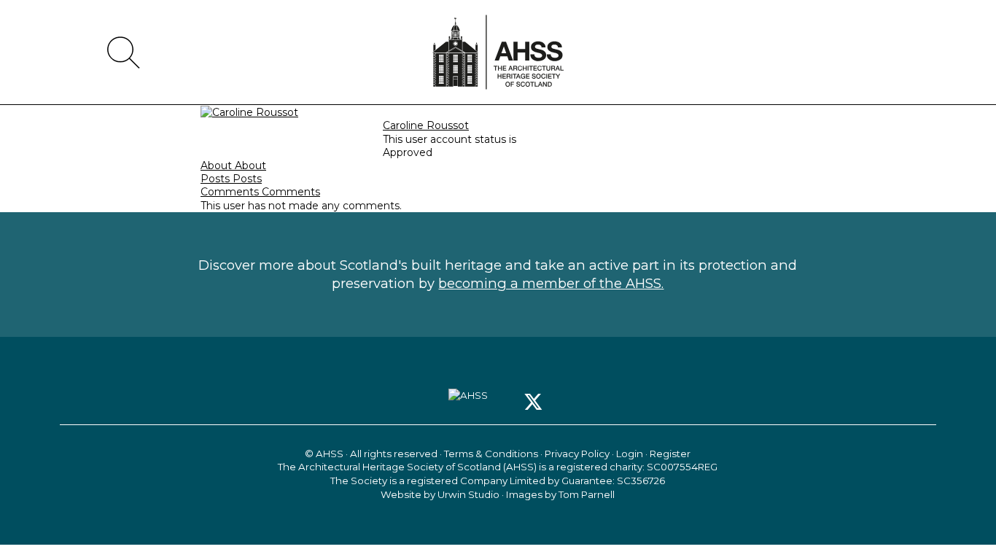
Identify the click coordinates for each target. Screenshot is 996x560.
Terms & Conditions (491, 453)
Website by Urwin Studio (440, 494)
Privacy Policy (577, 453)
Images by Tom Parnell (560, 494)
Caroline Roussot (426, 125)
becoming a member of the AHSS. (551, 283)
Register (670, 453)
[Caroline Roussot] (249, 111)
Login (629, 453)
